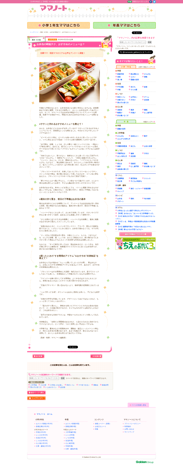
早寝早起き (121, 153)
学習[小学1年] (41, 432)
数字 (145, 136)
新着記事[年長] (71, 426)
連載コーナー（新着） (103, 424)
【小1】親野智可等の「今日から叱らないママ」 (134, 227)
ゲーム (146, 97)
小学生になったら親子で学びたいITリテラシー (134, 211)
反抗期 (62, 387)
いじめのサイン (51, 387)
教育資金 (134, 178)
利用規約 (127, 426)
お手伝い (134, 97)
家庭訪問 (105, 385)
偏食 (132, 153)
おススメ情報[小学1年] (44, 424)
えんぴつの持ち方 (123, 139)
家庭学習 (120, 74)
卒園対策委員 (122, 146)
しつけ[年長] (70, 438)
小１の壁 (134, 90)
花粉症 (119, 110)
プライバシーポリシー (132, 424)
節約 (132, 199)
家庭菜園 (147, 189)
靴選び (119, 113)
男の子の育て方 (36, 387)
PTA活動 (120, 87)
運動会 (95, 385)
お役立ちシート (100, 426)
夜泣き (119, 164)
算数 (145, 77)
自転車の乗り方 (123, 169)
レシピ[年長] (70, 435)
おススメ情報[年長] (72, 424)
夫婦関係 (120, 178)
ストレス (147, 178)
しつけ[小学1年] (41, 441)
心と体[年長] (70, 443)
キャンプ (120, 191)
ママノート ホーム (44, 414)
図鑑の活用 (135, 80)
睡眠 (145, 110)
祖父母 (119, 181)
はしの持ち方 (122, 156)
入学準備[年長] (71, 432)
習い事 (119, 80)
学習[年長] (69, 446)
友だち (133, 87)
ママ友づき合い (84, 385)
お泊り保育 (148, 146)
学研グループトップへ (140, 2)
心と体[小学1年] (41, 443)
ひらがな (147, 74)
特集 (96, 429)
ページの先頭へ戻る (139, 405)
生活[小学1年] (41, 438)
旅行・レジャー (136, 189)
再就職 (119, 189)
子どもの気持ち (136, 181)
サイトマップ (129, 432)
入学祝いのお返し (56, 385)
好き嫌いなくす (123, 115)
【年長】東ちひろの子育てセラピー (130, 229)
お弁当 (119, 199)
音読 (119, 77)
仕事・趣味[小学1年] (43, 446)
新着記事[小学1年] (42, 426)
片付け (133, 100)
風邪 (132, 110)
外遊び (133, 113)
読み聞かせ (135, 74)
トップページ (34, 32)
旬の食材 (147, 199)
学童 (119, 90)
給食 (145, 87)
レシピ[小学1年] (41, 435)
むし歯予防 (148, 113)
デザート (120, 201)
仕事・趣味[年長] (72, 449)
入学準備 (33, 385)
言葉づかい (121, 100)
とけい (133, 77)
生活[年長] (69, 441)
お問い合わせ (129, 429)
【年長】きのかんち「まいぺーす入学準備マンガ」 (135, 213)
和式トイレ (71, 385)
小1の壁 (43, 385)
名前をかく (135, 136)
